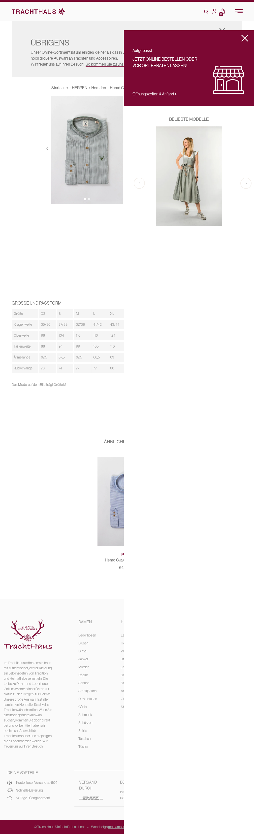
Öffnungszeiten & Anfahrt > (154, 94)
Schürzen (85, 723)
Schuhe (83, 683)
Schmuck (85, 715)
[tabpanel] (87, 150)
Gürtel (82, 707)
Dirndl (82, 651)
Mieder (83, 667)
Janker (83, 659)
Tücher (83, 747)
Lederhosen (87, 635)
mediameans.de (119, 827)
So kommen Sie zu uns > (106, 64)
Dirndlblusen (87, 699)
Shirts (82, 731)
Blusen (83, 643)
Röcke (83, 675)
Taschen (84, 739)
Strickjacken (87, 691)
